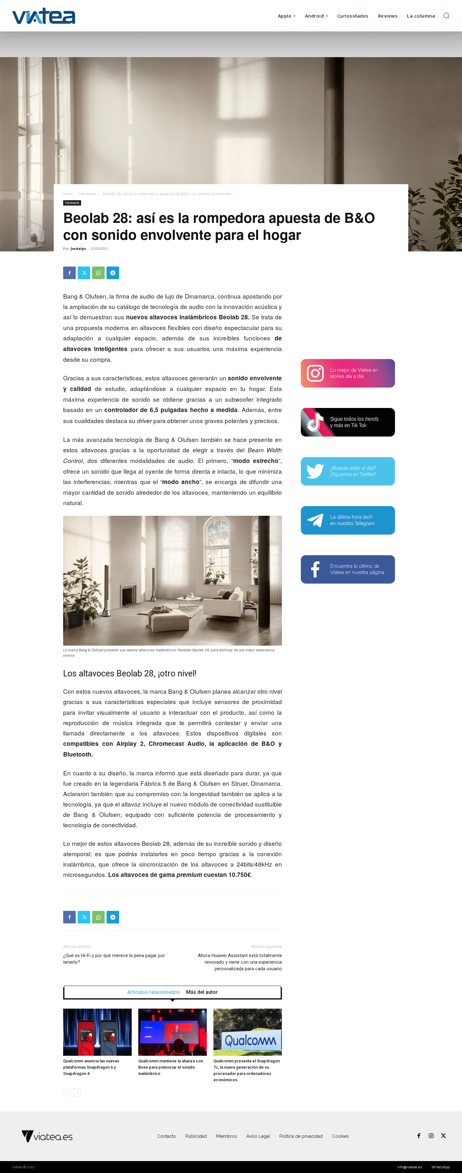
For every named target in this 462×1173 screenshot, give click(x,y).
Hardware (87, 193)
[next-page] (77, 1092)
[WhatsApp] (98, 273)
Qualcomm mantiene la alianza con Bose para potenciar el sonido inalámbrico (170, 1067)
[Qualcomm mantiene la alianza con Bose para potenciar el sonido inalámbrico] (172, 1032)
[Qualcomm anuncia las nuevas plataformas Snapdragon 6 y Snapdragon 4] (97, 1032)
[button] (446, 15)
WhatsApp (441, 1167)
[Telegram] (113, 273)
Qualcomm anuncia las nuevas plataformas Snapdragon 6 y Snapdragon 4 (91, 1067)
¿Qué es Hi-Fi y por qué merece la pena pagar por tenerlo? (114, 959)
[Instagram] (431, 1136)
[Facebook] (69, 273)
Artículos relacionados (153, 992)
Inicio (68, 193)
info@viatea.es (410, 1167)
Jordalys (78, 248)
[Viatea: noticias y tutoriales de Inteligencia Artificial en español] (67, 16)
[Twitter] (84, 273)
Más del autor (202, 992)
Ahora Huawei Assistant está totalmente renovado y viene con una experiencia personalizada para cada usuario (240, 962)
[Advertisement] (348, 306)
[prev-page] (67, 1092)
